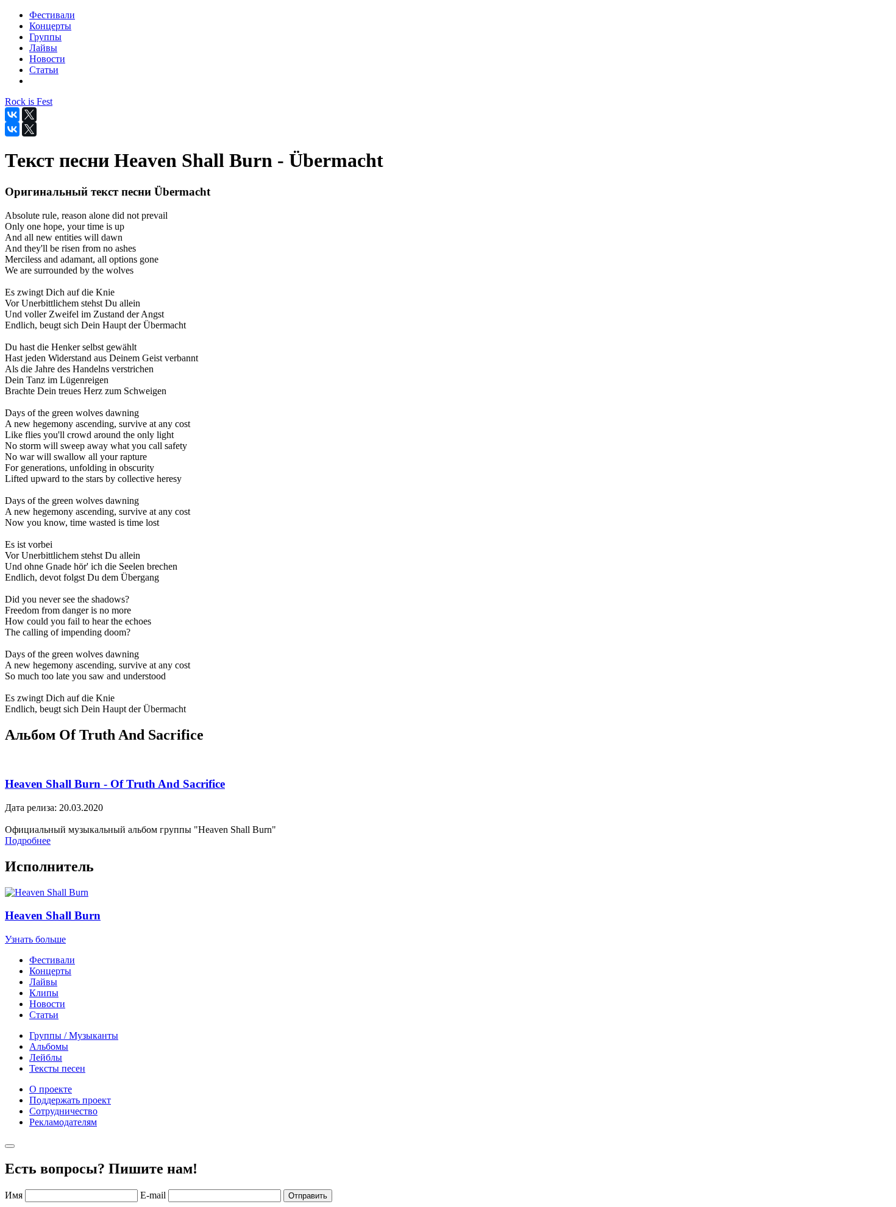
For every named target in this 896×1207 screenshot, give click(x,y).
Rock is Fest (28, 101)
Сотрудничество (63, 1111)
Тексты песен (57, 1068)
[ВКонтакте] (12, 114)
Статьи (44, 1015)
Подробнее (28, 840)
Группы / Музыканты (73, 1035)
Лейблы (45, 1057)
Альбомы (48, 1046)
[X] (29, 114)
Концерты (50, 971)
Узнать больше (35, 939)
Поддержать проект (70, 1100)
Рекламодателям (63, 1122)
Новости (47, 1004)
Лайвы (43, 982)
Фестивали (52, 960)
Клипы (44, 993)
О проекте (50, 1089)
